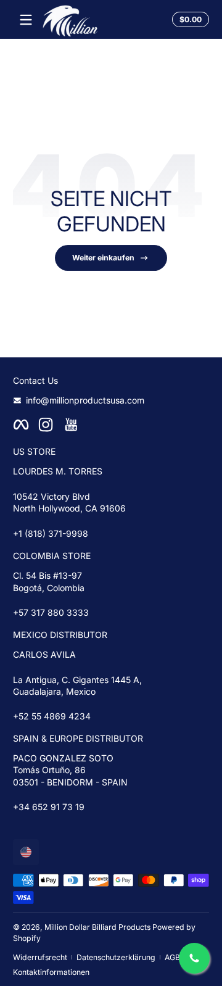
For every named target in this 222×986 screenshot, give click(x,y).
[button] (189, 19)
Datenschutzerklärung (115, 957)
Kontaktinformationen (51, 972)
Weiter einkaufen (103, 257)
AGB (172, 957)
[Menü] (26, 20)
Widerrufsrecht (40, 957)
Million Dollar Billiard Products (97, 927)
